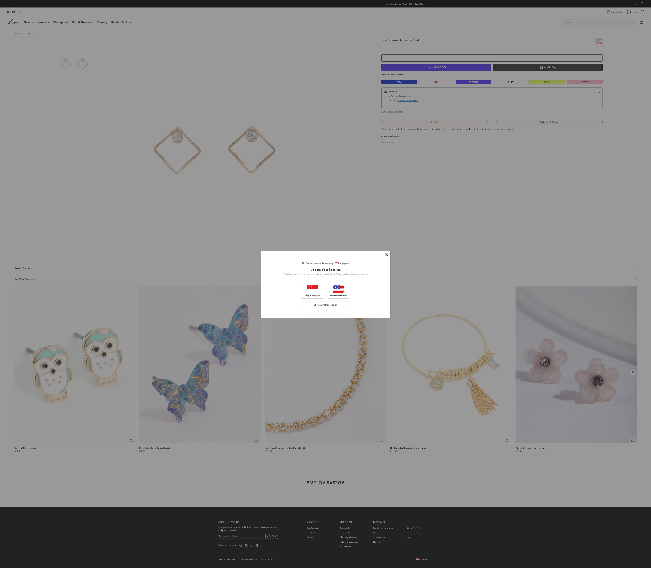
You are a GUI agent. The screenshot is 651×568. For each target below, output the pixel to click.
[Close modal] (386, 255)
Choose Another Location (325, 304)
